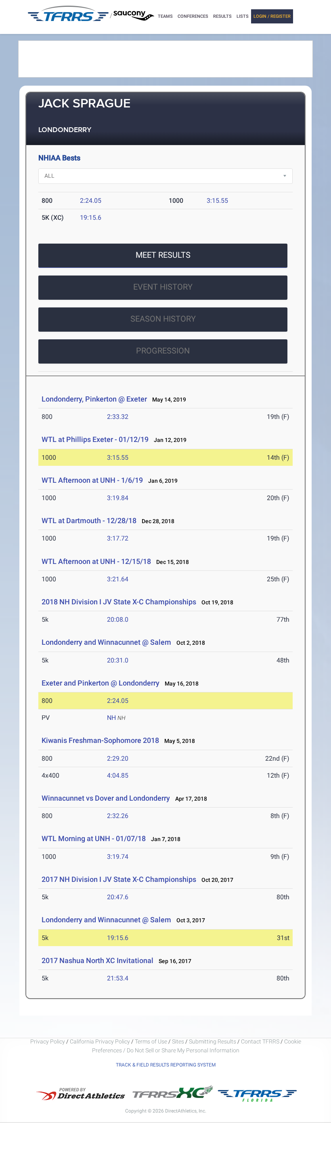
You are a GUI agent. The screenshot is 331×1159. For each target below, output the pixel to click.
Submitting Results (212, 1041)
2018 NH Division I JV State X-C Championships (119, 601)
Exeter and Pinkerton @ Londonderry (100, 683)
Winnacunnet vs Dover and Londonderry (106, 798)
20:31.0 (117, 660)
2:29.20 (117, 758)
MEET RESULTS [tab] (163, 255)
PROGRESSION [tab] (163, 350)
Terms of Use (151, 1041)
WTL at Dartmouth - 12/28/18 (89, 520)
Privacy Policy (47, 1041)
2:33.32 (117, 417)
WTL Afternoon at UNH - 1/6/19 (92, 480)
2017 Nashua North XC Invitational (97, 960)
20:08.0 (117, 619)
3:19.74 (117, 856)
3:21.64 (117, 579)
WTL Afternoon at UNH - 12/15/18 (96, 561)
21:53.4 (117, 978)
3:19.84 (117, 498)
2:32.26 (117, 816)
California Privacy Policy (100, 1041)
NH (111, 717)
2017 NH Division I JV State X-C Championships (120, 879)
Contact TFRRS (261, 1041)
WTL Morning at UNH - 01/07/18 (94, 838)
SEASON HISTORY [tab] (163, 319)
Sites (178, 1041)
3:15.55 (217, 200)
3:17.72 (117, 538)
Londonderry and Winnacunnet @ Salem (106, 642)
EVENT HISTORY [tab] (163, 287)
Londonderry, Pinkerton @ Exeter (94, 399)
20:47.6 (117, 897)
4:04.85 (117, 775)
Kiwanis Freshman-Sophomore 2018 (100, 740)
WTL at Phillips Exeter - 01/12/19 (95, 439)
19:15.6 (90, 217)
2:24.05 (90, 200)
